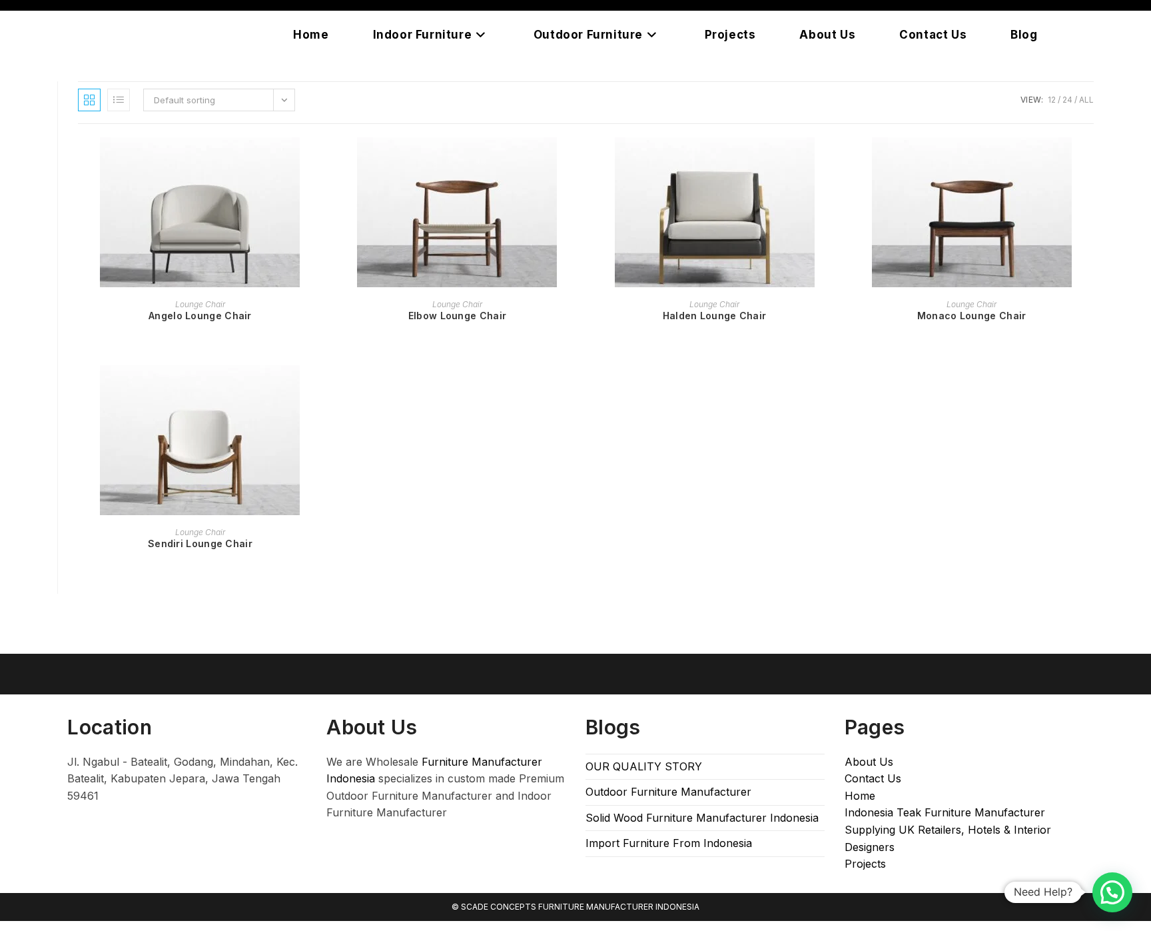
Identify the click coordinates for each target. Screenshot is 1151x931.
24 (1067, 100)
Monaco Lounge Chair (971, 315)
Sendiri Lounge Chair (200, 543)
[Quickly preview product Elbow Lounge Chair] (575, 160)
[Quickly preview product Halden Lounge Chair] (832, 160)
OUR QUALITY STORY (643, 766)
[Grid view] (89, 100)
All (1086, 100)
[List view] (118, 100)
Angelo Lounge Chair (200, 315)
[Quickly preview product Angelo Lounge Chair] (317, 160)
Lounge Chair (200, 304)
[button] (1112, 892)
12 (1052, 100)
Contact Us (873, 778)
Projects (865, 863)
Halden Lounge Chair (715, 315)
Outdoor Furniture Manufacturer (668, 791)
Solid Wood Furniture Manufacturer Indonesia (702, 817)
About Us (869, 761)
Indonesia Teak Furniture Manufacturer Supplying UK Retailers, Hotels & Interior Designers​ (948, 829)
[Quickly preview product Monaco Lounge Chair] (1089, 160)
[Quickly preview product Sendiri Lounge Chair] (317, 388)
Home (860, 795)
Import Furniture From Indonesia (668, 843)
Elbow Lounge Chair (457, 315)
